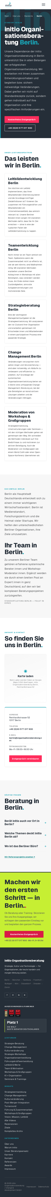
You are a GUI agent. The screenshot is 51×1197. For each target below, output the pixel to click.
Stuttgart (8, 984)
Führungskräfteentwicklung (19, 1061)
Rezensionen (11, 1124)
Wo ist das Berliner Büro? (21, 846)
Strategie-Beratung (14, 1043)
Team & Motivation (14, 1068)
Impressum (10, 1169)
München (16, 980)
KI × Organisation (13, 1075)
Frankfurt (37, 980)
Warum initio (11, 1147)
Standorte (28, 16)
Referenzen (10, 1162)
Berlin (7, 980)
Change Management (15, 1095)
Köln (17, 984)
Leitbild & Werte (12, 1065)
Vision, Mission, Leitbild (16, 1117)
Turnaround (10, 1106)
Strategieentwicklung (15, 1092)
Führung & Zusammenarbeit (18, 1109)
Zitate (7, 1127)
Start (7, 16)
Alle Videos (10, 1120)
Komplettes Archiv (14, 1131)
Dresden (37, 984)
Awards (8, 1165)
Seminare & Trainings (15, 1079)
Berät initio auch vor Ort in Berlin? (22, 822)
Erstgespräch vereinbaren (25, 758)
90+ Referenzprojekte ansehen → (20, 857)
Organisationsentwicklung (18, 1057)
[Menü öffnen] (43, 5)
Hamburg (27, 980)
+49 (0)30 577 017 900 (20, 128)
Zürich (7, 987)
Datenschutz (43, 1187)
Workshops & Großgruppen (18, 1072)
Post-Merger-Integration (17, 1102)
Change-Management (16, 1047)
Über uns (16, 16)
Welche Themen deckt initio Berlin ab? (23, 835)
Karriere (9, 1154)
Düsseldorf (26, 984)
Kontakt (9, 1158)
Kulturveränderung (14, 1050)
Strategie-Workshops (15, 1054)
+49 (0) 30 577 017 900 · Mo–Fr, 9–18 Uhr (24, 940)
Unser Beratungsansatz (16, 1151)
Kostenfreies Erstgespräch (22, 119)
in (19, 995)
